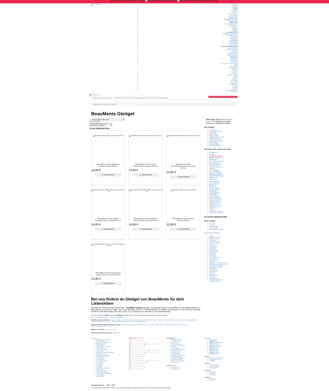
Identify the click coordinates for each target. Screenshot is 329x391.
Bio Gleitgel (212, 133)
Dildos (235, 8)
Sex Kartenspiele (101, 361)
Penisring (212, 261)
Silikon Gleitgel (213, 142)
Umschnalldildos (233, 14)
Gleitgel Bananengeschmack (120, 321)
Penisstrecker (213, 268)
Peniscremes (213, 253)
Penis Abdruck (213, 251)
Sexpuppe (212, 274)
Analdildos (235, 9)
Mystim (213, 180)
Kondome (235, 87)
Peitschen (235, 79)
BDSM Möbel (234, 66)
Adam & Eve (215, 204)
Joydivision (216, 167)
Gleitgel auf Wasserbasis (216, 137)
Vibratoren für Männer (229, 46)
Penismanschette (214, 257)
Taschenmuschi (213, 275)
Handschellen (234, 72)
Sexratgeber (213, 374)
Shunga (215, 192)
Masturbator (212, 248)
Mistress (213, 178)
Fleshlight (235, 31)
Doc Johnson (216, 161)
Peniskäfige (234, 80)
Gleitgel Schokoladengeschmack (101, 321)
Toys (213, 341)
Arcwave (213, 152)
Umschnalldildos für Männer (104, 373)
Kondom (211, 244)
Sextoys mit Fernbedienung (229, 63)
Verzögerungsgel (214, 281)
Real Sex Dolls (233, 43)
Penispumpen (234, 38)
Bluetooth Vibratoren (102, 342)
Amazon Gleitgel (116, 320)
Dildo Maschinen (101, 344)
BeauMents (99, 317)
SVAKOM (213, 194)
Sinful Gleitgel (138, 320)
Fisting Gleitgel (213, 135)
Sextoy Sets (234, 62)
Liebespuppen (213, 246)
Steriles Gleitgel (213, 228)
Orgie (214, 181)
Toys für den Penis (212, 233)
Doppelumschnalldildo (178, 345)
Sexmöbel (234, 58)
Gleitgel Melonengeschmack (139, 321)
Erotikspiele (234, 52)
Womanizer (216, 199)
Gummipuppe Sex (214, 241)
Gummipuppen (233, 42)
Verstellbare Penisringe (216, 279)
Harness (235, 73)
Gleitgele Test (116, 332)
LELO (214, 170)
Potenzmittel (213, 271)
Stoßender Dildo (101, 370)
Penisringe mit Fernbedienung (218, 262)
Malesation (215, 173)
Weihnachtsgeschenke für (131, 324)
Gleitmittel (212, 225)
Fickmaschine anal (101, 349)
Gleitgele (110, 329)
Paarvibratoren (233, 56)
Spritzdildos (234, 11)
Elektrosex (235, 69)
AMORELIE (216, 211)
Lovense (215, 171)
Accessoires (234, 82)
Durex (214, 162)
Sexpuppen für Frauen (231, 19)
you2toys (215, 200)
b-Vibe (212, 154)
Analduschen (234, 83)
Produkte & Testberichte (216, 358)
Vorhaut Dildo (100, 376)
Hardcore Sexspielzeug (178, 355)
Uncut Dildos (100, 375)
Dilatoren (235, 29)
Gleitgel (235, 86)
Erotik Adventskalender (178, 349)
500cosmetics (215, 202)
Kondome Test (176, 369)
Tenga (214, 196)
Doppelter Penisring (215, 237)
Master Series (216, 174)
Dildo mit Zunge (176, 344)
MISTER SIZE (216, 176)
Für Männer (234, 26)
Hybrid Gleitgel (213, 226)
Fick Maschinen (101, 348)
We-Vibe (215, 197)
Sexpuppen (234, 41)
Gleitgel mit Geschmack (216, 140)
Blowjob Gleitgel (214, 134)
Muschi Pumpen (101, 353)
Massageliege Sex (177, 356)
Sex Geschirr (100, 359)
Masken (235, 77)
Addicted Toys (215, 206)
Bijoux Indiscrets (216, 158)
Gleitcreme (212, 223)
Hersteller (217, 149)
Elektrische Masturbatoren (230, 33)
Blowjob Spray (233, 84)
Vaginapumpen (233, 21)
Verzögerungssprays (232, 90)
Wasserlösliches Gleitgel (216, 229)
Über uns (212, 380)
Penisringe (234, 39)
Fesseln (235, 70)
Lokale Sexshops (214, 365)
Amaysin (213, 208)
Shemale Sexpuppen (178, 358)
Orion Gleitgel (148, 320)
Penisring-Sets (213, 260)
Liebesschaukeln (233, 55)
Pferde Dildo (100, 358)
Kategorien (207, 338)
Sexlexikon (212, 373)
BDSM (236, 65)
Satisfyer (215, 189)
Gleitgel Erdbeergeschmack (172, 320)
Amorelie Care (217, 212)
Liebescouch (234, 59)
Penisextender (213, 250)
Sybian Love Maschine (178, 361)
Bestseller (235, 5)
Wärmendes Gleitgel (215, 145)
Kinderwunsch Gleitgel (215, 141)
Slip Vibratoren (233, 25)
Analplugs (235, 7)
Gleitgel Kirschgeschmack (189, 320)
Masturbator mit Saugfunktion (105, 352)
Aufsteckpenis (213, 270)
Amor (212, 210)
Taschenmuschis (233, 45)
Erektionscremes (214, 238)
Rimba (212, 186)
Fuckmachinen (176, 352)
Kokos (212, 169)
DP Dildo (174, 346)
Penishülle (212, 254)
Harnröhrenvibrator (214, 243)
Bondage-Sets (233, 67)
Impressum (212, 378)
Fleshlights (212, 240)
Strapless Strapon (177, 359)
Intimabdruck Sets (232, 53)
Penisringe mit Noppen (216, 265)
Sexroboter (99, 365)
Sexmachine (100, 363)
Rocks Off (214, 188)
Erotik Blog (212, 371)
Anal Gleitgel (213, 130)
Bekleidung (234, 92)
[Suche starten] (223, 97)
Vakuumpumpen (214, 278)
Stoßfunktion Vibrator (102, 372)
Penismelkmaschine (102, 356)
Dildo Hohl (175, 342)
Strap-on (235, 12)
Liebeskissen (234, 60)
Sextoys (213, 339)
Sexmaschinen (233, 18)
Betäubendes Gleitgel (215, 131)
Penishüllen (234, 36)
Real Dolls (212, 272)
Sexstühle (99, 366)
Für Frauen (234, 4)
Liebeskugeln (234, 15)
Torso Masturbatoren (232, 35)
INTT (214, 165)
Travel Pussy (175, 362)
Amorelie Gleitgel (127, 320)
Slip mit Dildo (100, 369)
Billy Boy (213, 160)
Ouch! (214, 182)
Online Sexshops (214, 366)
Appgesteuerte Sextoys (103, 339)
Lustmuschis (100, 351)
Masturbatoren (232, 32)
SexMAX (213, 191)
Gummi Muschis (176, 353)
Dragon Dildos (176, 348)
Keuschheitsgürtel (232, 75)
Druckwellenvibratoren (231, 24)
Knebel (236, 76)
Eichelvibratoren (233, 48)
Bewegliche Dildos (177, 339)
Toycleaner (234, 89)
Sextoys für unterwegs (103, 368)
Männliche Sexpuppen (103, 355)
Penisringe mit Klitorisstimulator (218, 264)
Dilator (211, 236)
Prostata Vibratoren (232, 49)
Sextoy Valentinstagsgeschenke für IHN (171, 324)
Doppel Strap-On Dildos (103, 346)
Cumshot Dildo (176, 341)
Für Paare (235, 50)
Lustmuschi (212, 247)
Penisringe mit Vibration (216, 267)
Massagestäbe (233, 16)
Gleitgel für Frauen (214, 138)
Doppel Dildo (100, 345)
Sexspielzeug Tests (215, 359)
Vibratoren (233, 22)
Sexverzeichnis (213, 367)
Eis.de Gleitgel (157, 320)
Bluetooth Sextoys (101, 341)
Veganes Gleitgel (214, 144)
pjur (214, 184)
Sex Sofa (99, 362)
